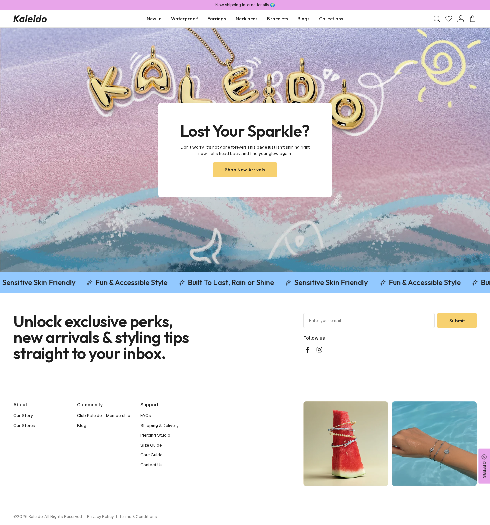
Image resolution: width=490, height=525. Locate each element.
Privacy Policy (100, 516)
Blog (81, 425)
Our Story (23, 415)
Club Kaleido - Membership (103, 415)
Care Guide (151, 455)
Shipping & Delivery (159, 425)
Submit (457, 321)
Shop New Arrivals (245, 170)
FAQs (145, 415)
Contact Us (151, 465)
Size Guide (151, 445)
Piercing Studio (155, 435)
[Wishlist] (449, 19)
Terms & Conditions (138, 516)
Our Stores (24, 425)
